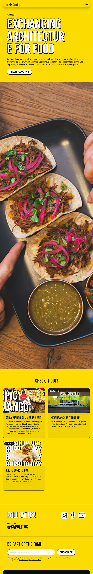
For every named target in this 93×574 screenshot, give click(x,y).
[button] (86, 4)
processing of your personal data (30, 560)
